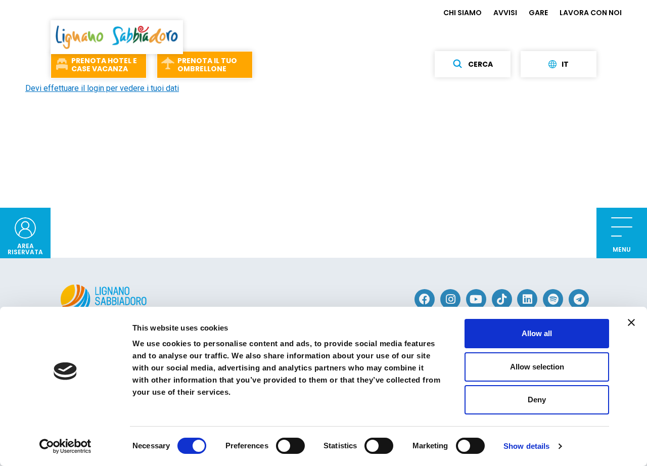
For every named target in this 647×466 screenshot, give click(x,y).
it (565, 64)
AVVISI (505, 13)
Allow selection (537, 366)
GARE (538, 13)
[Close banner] (631, 322)
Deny (537, 399)
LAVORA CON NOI (591, 13)
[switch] (290, 446)
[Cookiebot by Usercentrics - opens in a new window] (65, 446)
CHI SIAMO (462, 13)
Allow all (537, 333)
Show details (526, 446)
